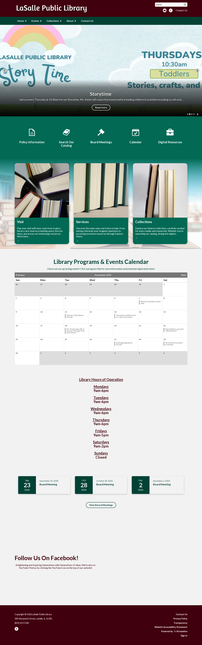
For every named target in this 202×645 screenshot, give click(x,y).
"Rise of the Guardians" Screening (174, 344)
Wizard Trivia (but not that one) (150, 302)
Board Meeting (48, 484)
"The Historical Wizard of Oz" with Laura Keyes (126, 316)
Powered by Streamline (174, 631)
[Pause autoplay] (197, 114)
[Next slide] (197, 70)
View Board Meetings (101, 505)
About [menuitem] (70, 20)
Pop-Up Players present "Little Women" (174, 330)
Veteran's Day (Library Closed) (75, 316)
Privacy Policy (180, 618)
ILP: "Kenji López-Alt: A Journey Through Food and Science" (75, 331)
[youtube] (165, 11)
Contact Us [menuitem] (87, 20)
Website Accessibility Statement (171, 627)
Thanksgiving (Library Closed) (124, 344)
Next (183, 275)
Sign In (184, 635)
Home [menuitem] (20, 20)
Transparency (180, 623)
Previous (20, 275)
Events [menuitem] (35, 20)
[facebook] (171, 11)
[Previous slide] (4, 70)
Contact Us (181, 10)
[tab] (187, 114)
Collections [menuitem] (53, 20)
